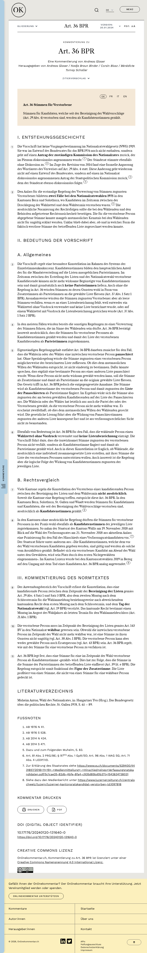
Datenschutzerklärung (92, 947)
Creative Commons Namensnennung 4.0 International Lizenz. (60, 862)
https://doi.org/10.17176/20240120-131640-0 (47, 837)
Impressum (86, 950)
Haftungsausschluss (91, 944)
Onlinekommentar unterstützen (36, 896)
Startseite (87, 908)
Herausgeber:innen (22, 929)
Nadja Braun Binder (84, 65)
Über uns (87, 919)
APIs (83, 941)
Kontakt (86, 929)
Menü (129, 9)
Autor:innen (17, 919)
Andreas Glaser (94, 61)
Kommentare (18, 908)
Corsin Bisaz (109, 65)
